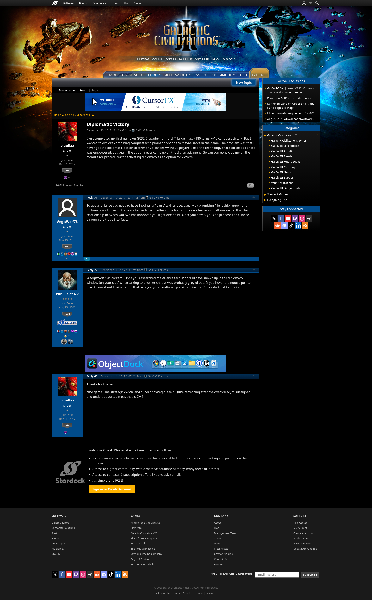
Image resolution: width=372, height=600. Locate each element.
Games (83, 3)
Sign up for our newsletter (231, 574)
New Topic (244, 82)
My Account (300, 528)
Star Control (138, 543)
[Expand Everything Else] (265, 200)
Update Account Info (305, 548)
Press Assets (221, 548)
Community (99, 3)
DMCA (199, 593)
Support (139, 3)
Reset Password (302, 543)
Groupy (56, 554)
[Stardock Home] (55, 3)
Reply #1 (92, 197)
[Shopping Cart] (310, 3)
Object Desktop (60, 522)
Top (253, 197)
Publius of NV (67, 294)
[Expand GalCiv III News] (269, 173)
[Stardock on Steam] (308, 218)
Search (83, 90)
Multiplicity (58, 548)
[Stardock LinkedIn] (298, 225)
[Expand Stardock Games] (265, 195)
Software (68, 3)
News (115, 3)
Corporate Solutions (63, 528)
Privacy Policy (163, 593)
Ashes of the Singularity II (145, 522)
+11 (67, 246)
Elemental (136, 528)
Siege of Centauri (140, 559)
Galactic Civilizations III (78, 115)
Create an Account (303, 533)
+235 (67, 313)
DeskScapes (58, 543)
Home (57, 115)
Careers (218, 538)
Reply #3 (92, 376)
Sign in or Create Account (112, 489)
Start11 (56, 533)
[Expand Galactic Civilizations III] (265, 135)
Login (95, 90)
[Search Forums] (317, 3)
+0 (67, 170)
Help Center (300, 522)
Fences (55, 538)
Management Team (225, 533)
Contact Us (220, 559)
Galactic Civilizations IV (144, 533)
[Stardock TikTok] (291, 225)
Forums (218, 564)
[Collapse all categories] (317, 134)
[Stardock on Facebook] (280, 218)
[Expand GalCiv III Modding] (269, 167)
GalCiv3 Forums (146, 130)
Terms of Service (183, 593)
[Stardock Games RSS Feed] (305, 225)
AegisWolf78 (67, 221)
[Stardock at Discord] (284, 225)
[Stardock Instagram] (301, 218)
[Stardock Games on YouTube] (287, 218)
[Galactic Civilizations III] (186, 40)
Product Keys (301, 538)
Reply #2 (92, 270)
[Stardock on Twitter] (273, 218)
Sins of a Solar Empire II (144, 538)
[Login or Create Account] (304, 3)
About (217, 522)
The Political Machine (143, 548)
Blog (126, 3)
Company (221, 516)
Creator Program (224, 554)
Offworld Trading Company (146, 554)
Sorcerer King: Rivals (142, 564)
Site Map (211, 593)
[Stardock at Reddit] (277, 225)
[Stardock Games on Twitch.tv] (294, 218)
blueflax (67, 145)
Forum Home (67, 90)
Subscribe (310, 574)
